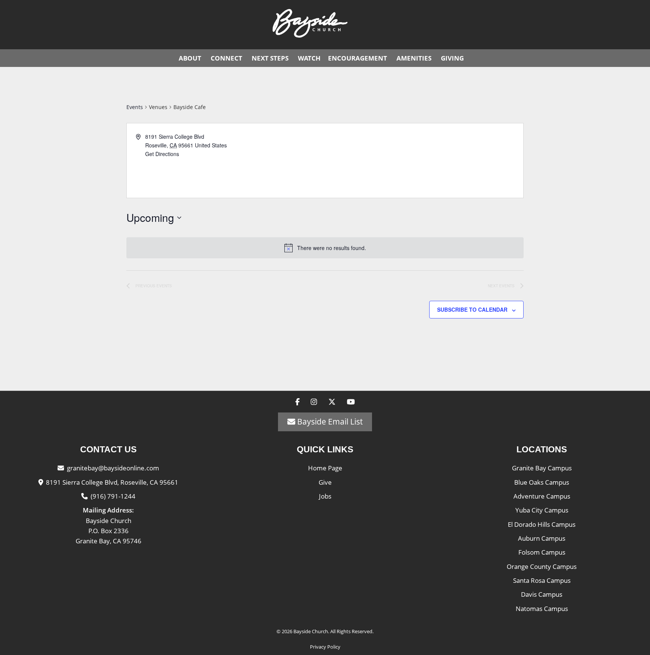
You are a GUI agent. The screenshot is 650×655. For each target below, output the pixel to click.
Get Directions (162, 154)
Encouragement (357, 58)
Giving (452, 58)
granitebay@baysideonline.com (113, 468)
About (190, 58)
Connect (226, 58)
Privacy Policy (325, 646)
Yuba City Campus (541, 510)
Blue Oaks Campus (541, 482)
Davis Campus (541, 594)
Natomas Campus (542, 608)
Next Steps (270, 58)
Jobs (325, 496)
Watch (309, 58)
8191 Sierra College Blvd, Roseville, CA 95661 (112, 482)
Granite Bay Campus (542, 468)
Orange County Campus (542, 566)
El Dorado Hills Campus (542, 524)
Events (134, 107)
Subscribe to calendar (472, 309)
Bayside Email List (329, 421)
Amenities (413, 58)
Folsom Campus (541, 552)
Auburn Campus (541, 538)
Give (325, 482)
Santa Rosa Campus (542, 580)
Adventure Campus (541, 496)
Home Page (325, 468)
